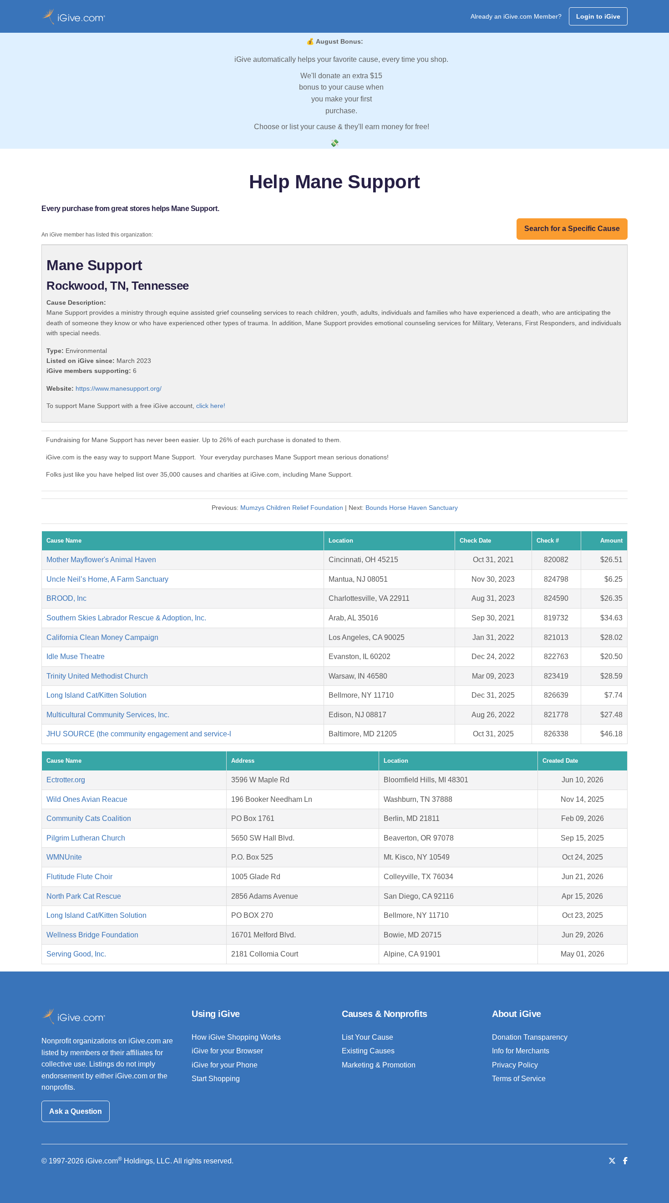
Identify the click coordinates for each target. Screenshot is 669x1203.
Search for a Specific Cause (572, 228)
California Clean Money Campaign (102, 637)
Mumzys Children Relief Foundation (292, 507)
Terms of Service (519, 1078)
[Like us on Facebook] (625, 1161)
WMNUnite (64, 857)
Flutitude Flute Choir (79, 877)
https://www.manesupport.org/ (119, 388)
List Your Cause (367, 1037)
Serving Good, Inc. (76, 954)
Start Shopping (216, 1078)
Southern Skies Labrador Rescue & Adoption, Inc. (126, 618)
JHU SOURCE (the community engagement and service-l (138, 734)
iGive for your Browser (227, 1051)
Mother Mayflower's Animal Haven (101, 560)
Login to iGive (598, 16)
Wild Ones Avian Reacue (86, 799)
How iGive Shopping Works (236, 1037)
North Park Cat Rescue (83, 896)
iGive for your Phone (225, 1065)
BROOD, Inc (66, 598)
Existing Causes (368, 1051)
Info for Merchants (520, 1051)
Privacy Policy (515, 1065)
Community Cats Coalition (88, 818)
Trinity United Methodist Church (97, 676)
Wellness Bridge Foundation (92, 935)
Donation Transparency (530, 1037)
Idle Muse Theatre (75, 656)
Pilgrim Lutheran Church (85, 838)
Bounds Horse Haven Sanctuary (411, 507)
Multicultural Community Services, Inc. (107, 715)
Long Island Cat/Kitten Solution (96, 695)
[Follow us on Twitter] (612, 1161)
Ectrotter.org (65, 780)
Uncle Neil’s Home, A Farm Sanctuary (107, 579)
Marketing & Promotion (379, 1065)
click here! (210, 405)
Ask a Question (75, 1111)
